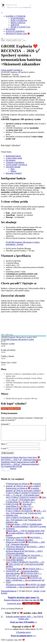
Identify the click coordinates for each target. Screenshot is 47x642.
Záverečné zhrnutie (13, 167)
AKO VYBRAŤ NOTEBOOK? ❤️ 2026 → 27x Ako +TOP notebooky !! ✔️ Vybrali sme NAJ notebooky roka (25, 520)
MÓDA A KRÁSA (18, 23)
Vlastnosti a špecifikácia (15, 162)
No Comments (6, 466)
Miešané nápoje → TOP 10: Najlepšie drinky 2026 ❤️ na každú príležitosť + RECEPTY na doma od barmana (25, 533)
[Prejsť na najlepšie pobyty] (23, 632)
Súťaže (36, 591)
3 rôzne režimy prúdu (14, 158)
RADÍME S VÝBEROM (15, 16)
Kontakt (4, 593)
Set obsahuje (10, 160)
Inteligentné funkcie (13, 156)
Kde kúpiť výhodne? (14, 173)
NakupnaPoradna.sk (8, 591)
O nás (42, 591)
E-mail (4, 448)
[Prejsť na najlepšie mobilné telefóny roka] (23, 619)
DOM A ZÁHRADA (19, 20)
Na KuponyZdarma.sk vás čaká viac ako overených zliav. (23, 600)
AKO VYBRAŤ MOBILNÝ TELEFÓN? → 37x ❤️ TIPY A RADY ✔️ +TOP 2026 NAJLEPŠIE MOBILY (25, 564)
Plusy (13, 169)
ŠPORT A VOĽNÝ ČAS (20, 27)
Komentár (5, 424)
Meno (4, 444)
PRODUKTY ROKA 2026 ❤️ (18, 34)
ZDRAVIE (15, 25)
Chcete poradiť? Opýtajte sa (16, 165)
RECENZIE (10, 29)
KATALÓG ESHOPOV (15, 31)
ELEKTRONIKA (18, 18)
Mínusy (13, 171)
